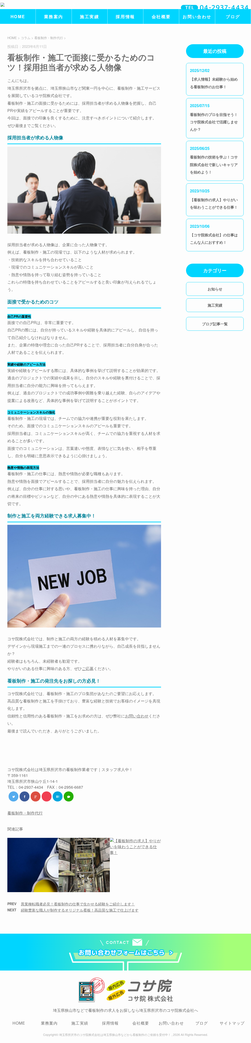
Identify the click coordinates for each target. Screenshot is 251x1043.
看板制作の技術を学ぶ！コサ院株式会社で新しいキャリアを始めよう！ (214, 164)
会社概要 (161, 16)
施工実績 (89, 16)
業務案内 (53, 16)
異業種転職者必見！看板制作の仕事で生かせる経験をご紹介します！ (78, 903)
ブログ (233, 16)
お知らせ (215, 289)
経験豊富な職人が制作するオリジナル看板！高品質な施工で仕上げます (79, 910)
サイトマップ (232, 1023)
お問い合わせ (197, 16)
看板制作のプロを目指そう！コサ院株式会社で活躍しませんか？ (214, 122)
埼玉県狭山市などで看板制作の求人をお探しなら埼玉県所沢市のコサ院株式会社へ (125, 1010)
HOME (18, 16)
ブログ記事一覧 (215, 324)
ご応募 (88, 668)
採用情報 (125, 16)
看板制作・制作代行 (48, 37)
